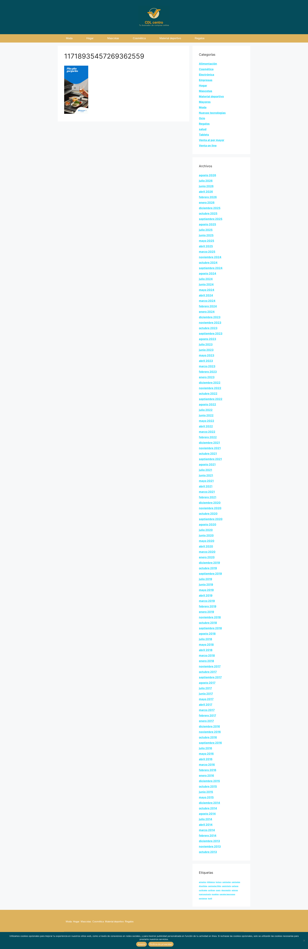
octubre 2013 (208, 852)
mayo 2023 (206, 355)
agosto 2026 (207, 175)
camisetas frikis (214, 886)
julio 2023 (206, 344)
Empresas (205, 80)
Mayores (205, 102)
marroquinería (205, 894)
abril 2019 (205, 595)
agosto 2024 (207, 273)
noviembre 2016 (210, 731)
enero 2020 (207, 557)
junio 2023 (206, 349)
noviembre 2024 (210, 257)
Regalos (200, 38)
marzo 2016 (207, 764)
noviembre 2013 (210, 846)
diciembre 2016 (209, 726)
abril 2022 (206, 426)
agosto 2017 (207, 682)
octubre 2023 (208, 328)
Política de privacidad (161, 944)
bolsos (219, 882)
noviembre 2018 (210, 617)
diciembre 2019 (209, 562)
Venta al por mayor (211, 140)
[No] (304, 940)
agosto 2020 (207, 524)
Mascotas (113, 38)
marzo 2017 (207, 710)
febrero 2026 (208, 197)
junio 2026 (206, 186)
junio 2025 (206, 235)
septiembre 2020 (210, 519)
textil (210, 898)
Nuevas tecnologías (212, 112)
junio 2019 (206, 584)
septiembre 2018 (210, 628)
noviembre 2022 (210, 388)
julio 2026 (206, 180)
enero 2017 (206, 721)
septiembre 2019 (210, 573)
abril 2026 (206, 191)
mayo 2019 (206, 590)
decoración (226, 890)
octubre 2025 (208, 213)
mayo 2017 (206, 699)
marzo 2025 (207, 251)
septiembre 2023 (210, 333)
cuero (218, 890)
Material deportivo (170, 38)
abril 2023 (206, 360)
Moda (69, 38)
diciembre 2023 (209, 317)
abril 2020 (206, 546)
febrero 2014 (207, 835)
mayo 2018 (206, 644)
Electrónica (206, 74)
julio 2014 (205, 819)
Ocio (202, 118)
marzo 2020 (207, 551)
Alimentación (208, 63)
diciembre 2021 (209, 442)
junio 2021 (206, 475)
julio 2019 (205, 579)
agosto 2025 (207, 224)
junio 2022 (206, 415)
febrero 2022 (208, 437)
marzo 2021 (207, 491)
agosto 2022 (207, 404)
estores (235, 890)
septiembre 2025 (210, 219)
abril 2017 (205, 704)
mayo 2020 (206, 540)
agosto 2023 (207, 339)
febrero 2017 (207, 715)
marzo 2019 (207, 600)
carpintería (226, 886)
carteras (235, 886)
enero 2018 (206, 661)
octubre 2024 (208, 262)
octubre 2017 (208, 671)
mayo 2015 (206, 797)
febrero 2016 (207, 770)
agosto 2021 (207, 464)
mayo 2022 (206, 420)
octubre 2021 (208, 453)
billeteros (211, 882)
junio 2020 (206, 535)
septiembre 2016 (210, 742)
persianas (203, 898)
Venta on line (208, 145)
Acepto (141, 944)
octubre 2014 (208, 808)
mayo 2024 (206, 289)
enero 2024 (207, 311)
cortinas (211, 890)
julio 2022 (206, 410)
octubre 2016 (208, 737)
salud (202, 129)
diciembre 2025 (209, 208)
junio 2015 (206, 791)
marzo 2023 (207, 366)
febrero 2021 (207, 497)
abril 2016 (205, 759)
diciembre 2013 (209, 841)
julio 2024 (206, 279)
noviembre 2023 (210, 322)
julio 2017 (205, 688)
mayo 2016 (206, 753)
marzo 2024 (207, 300)
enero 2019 (206, 611)
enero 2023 (206, 377)
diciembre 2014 (209, 802)
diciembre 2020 (210, 502)
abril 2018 (205, 650)
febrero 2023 (208, 371)
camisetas (226, 882)
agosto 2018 (207, 633)
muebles (215, 894)
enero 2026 (206, 202)
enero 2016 (206, 775)
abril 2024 (206, 295)
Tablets (204, 134)
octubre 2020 (208, 513)
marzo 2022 (207, 431)
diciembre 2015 (209, 781)
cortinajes (203, 890)
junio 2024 (206, 284)
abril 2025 (206, 246)
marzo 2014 (207, 830)
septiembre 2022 (210, 399)
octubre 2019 (208, 568)
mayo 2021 (206, 480)
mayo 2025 (206, 240)
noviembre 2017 (210, 666)
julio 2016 (205, 748)
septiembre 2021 (210, 459)
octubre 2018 (208, 622)
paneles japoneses (227, 894)
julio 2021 (205, 470)
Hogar (90, 38)
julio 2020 (206, 530)
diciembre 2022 (209, 382)
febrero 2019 (207, 606)
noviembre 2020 (210, 508)
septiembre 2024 (210, 268)
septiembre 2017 (210, 677)
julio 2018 (205, 639)
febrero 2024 (208, 306)
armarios (202, 882)
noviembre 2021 (210, 448)
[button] (240, 38)
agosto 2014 (207, 813)
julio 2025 (206, 229)
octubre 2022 (208, 393)
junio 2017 (206, 693)
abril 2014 (206, 824)
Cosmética (139, 38)
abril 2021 (205, 486)
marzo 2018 (207, 655)
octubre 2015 (208, 786)
